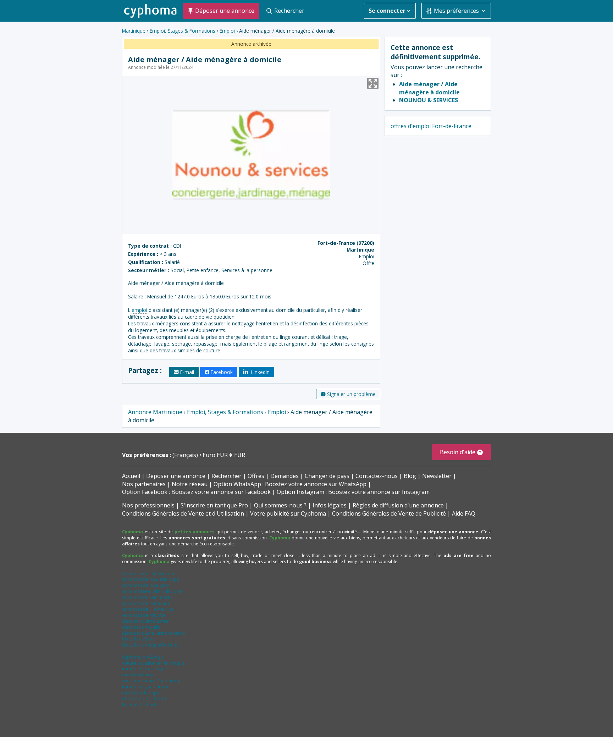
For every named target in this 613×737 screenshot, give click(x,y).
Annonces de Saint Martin (147, 597)
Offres (256, 476)
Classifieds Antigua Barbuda (150, 645)
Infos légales (330, 505)
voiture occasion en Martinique (153, 663)
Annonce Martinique (155, 412)
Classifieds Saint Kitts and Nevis (153, 633)
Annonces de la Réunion (146, 603)
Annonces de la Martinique (149, 574)
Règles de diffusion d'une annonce (398, 505)
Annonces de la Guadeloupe (150, 579)
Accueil (131, 476)
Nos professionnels (148, 505)
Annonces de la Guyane (145, 585)
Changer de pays (327, 476)
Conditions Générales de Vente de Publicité (389, 513)
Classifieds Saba (138, 639)
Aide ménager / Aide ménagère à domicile (429, 88)
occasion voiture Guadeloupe (152, 681)
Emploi (227, 30)
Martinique (133, 30)
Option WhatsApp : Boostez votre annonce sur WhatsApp (290, 484)
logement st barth (140, 705)
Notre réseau (190, 484)
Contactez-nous (376, 476)
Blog (410, 476)
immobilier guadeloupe (146, 687)
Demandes (284, 476)
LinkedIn (260, 372)
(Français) (185, 455)
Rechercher (226, 476)
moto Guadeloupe (140, 693)
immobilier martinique (144, 669)
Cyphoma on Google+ (144, 657)
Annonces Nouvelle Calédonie (152, 591)
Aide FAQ (463, 513)
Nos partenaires (144, 484)
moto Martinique (139, 675)
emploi (139, 310)
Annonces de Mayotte (144, 615)
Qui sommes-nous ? (280, 505)
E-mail (187, 372)
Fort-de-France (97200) (345, 243)
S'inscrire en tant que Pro (214, 505)
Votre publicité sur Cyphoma (288, 513)
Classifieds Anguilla (141, 627)
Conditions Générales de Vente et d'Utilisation (183, 513)
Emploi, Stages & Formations (182, 30)
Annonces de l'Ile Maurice (147, 609)
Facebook (222, 372)
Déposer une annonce (175, 476)
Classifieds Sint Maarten (146, 621)
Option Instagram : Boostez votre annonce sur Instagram (353, 492)
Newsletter (437, 476)
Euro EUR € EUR (224, 455)
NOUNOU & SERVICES (428, 100)
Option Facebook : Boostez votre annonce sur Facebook (196, 492)
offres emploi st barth (144, 698)
